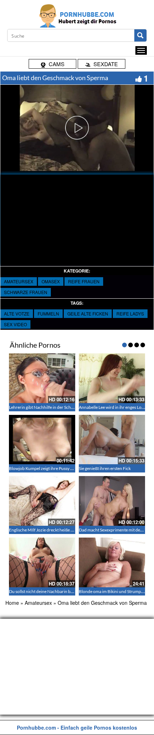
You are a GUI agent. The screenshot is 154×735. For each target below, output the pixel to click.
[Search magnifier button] (140, 35)
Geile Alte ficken (87, 313)
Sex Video (15, 324)
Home (12, 602)
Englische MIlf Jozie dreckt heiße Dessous (47, 530)
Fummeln (48, 313)
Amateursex (18, 281)
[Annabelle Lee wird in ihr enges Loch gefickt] (112, 378)
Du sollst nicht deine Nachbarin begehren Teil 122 (55, 591)
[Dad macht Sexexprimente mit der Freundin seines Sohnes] (112, 501)
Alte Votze (16, 313)
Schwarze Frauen (25, 292)
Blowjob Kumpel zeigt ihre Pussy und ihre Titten (53, 468)
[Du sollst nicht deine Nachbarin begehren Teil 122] (42, 562)
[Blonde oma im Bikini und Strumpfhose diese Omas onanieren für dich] (112, 562)
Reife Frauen (84, 281)
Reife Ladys (130, 313)
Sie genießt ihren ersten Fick (105, 468)
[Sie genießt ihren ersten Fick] (112, 440)
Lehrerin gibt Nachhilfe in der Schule (43, 407)
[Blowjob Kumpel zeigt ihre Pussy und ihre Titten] (42, 440)
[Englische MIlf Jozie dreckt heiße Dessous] (42, 501)
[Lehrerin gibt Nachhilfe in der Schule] (42, 378)
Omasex (51, 281)
